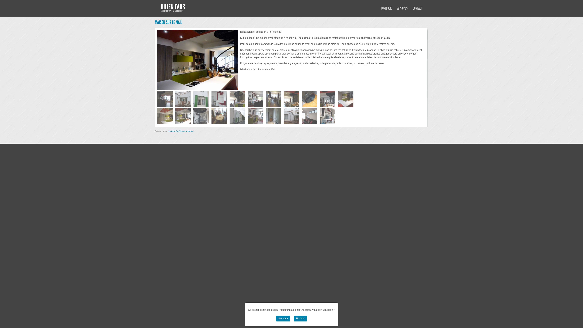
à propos (402, 8)
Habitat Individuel (177, 131)
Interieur (190, 131)
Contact (417, 8)
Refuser (300, 318)
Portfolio (386, 8)
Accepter (283, 318)
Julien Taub (173, 7)
